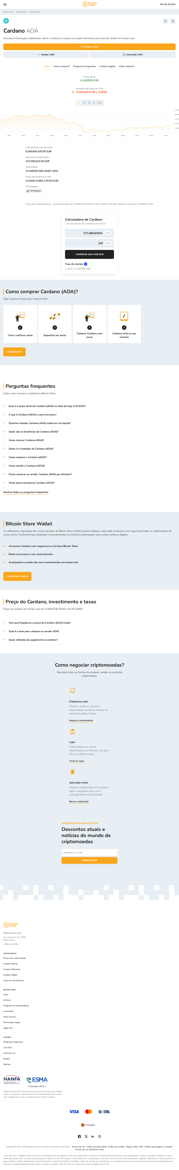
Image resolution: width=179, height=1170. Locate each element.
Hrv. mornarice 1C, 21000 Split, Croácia (14, 938)
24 (79, 102)
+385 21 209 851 (10, 944)
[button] (89, 406)
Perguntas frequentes (84, 66)
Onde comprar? (127, 66)
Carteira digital (107, 66)
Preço (47, 66)
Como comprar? (62, 66)
